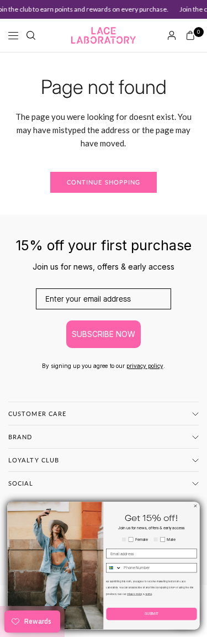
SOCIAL (21, 483)
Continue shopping (104, 182)
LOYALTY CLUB (33, 460)
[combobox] (114, 568)
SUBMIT (152, 614)
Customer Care (37, 413)
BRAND (20, 436)
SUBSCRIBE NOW (103, 334)
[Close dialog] (196, 506)
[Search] (31, 35)
